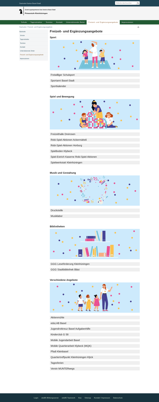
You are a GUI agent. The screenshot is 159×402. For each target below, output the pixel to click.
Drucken (138, 27)
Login (36, 398)
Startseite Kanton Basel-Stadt (30, 3)
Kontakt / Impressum (102, 398)
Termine (49, 22)
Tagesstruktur (36, 22)
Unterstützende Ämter (75, 22)
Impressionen (127, 22)
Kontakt (59, 22)
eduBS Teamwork (68, 398)
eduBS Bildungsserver (50, 398)
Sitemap (88, 398)
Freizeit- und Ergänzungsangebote (103, 22)
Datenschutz (118, 398)
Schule (24, 22)
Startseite (22, 27)
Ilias (79, 398)
